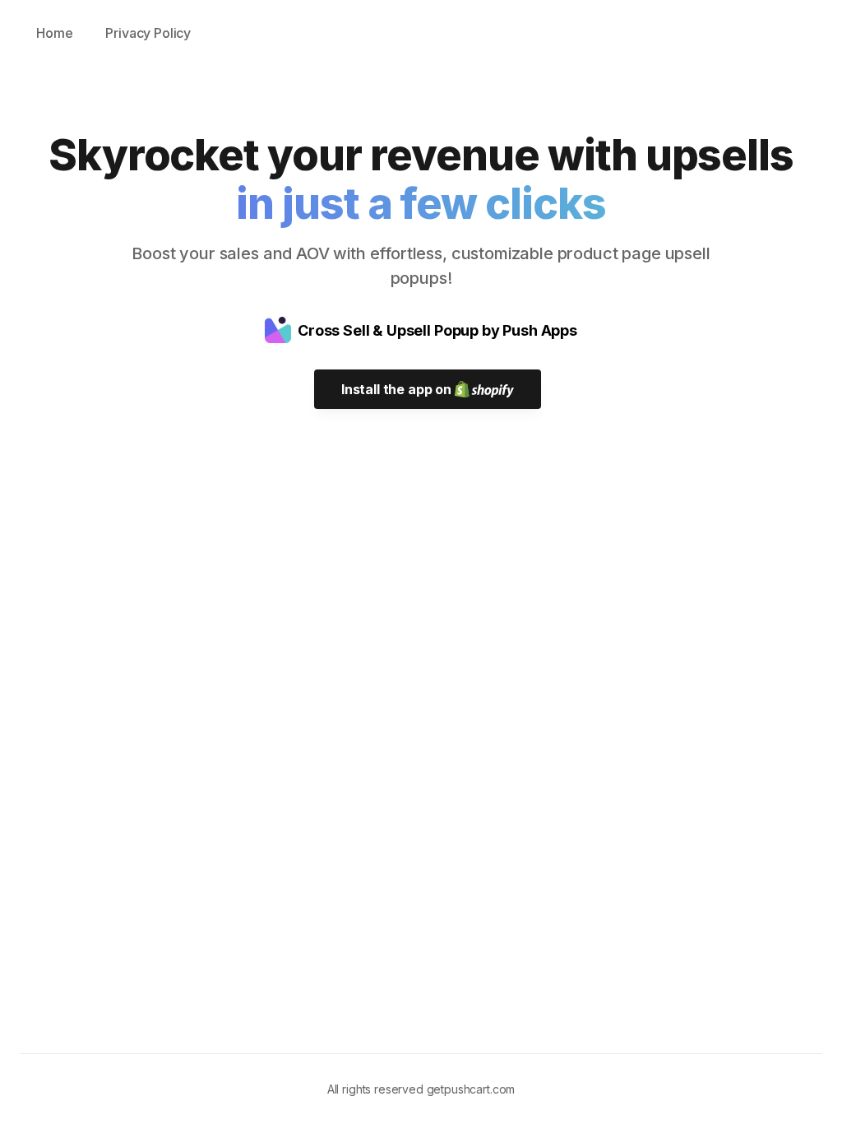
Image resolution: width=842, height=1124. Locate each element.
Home (54, 33)
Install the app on (396, 389)
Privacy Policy (148, 33)
